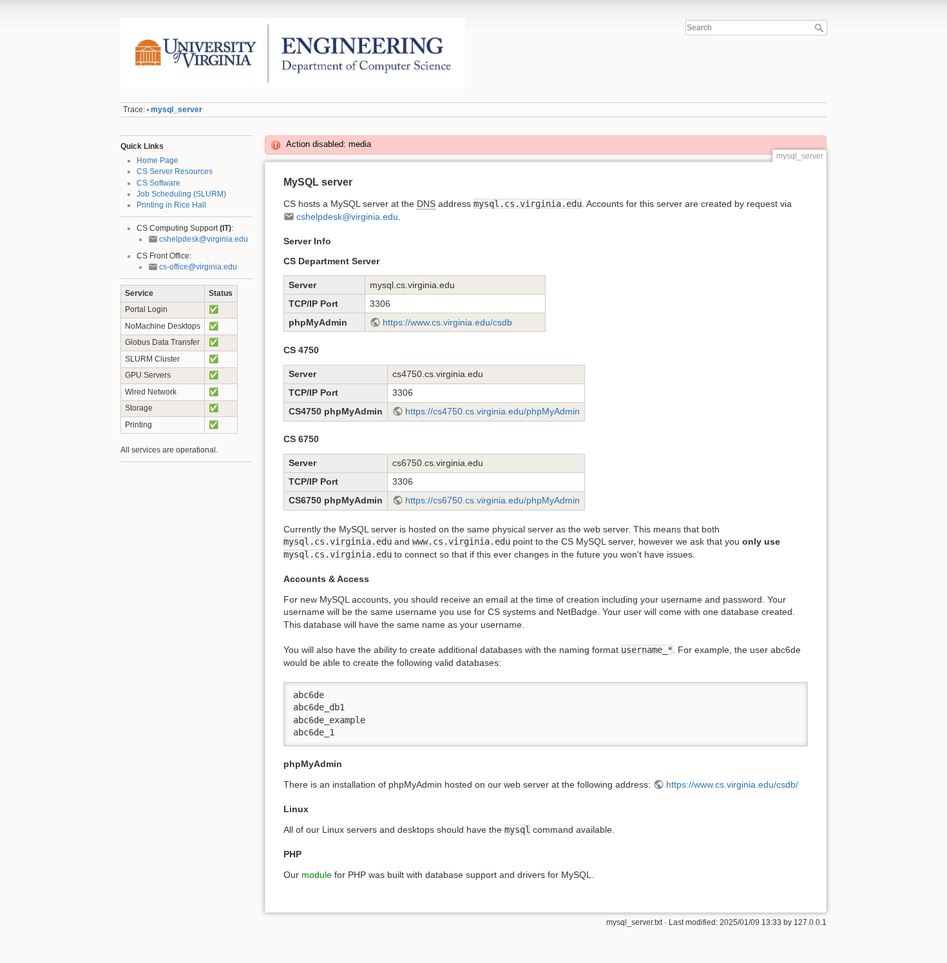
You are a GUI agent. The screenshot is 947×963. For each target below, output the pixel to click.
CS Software (158, 183)
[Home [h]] (293, 21)
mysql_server (176, 109)
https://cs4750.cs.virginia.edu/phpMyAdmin (492, 411)
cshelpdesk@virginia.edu (203, 239)
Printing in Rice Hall (171, 204)
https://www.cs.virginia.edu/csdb (447, 322)
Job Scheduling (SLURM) (181, 194)
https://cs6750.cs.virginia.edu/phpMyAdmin (492, 500)
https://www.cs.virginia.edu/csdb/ (732, 784)
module (316, 875)
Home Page (157, 160)
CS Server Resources (175, 171)
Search (820, 27)
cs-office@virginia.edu (198, 266)
